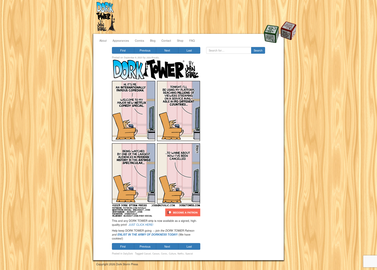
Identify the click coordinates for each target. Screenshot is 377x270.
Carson (155, 253)
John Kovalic (152, 57)
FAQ (192, 40)
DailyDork (128, 253)
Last (189, 50)
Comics (139, 40)
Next (167, 50)
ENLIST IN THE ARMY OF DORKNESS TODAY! (147, 234)
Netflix (181, 253)
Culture (172, 253)
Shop (180, 40)
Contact (166, 40)
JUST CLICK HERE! (141, 225)
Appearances (121, 40)
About (103, 40)
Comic (164, 253)
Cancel (147, 253)
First (123, 50)
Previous (145, 50)
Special (189, 253)
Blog (153, 40)
